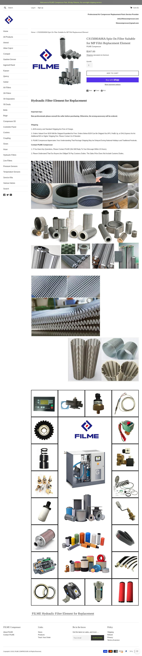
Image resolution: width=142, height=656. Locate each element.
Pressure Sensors (10, 166)
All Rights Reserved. (35, 651)
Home (5, 31)
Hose (5, 149)
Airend (6, 43)
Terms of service (113, 640)
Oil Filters (7, 93)
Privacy (110, 637)
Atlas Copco (8, 48)
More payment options (112, 84)
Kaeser (6, 71)
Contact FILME (8, 635)
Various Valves (9, 183)
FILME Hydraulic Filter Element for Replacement (62, 613)
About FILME (8, 632)
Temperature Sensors (11, 172)
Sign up (40, 8)
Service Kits (8, 177)
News (40, 632)
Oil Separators (9, 99)
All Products (8, 37)
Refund (110, 635)
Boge (5, 116)
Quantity (89, 61)
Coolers (6, 132)
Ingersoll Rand (9, 65)
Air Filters (7, 87)
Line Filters (7, 161)
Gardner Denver (9, 59)
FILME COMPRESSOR (22, 651)
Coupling (7, 138)
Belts (5, 110)
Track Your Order (44, 637)
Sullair (5, 82)
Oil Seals (7, 104)
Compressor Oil (9, 121)
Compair (6, 54)
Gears (5, 144)
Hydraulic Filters (9, 155)
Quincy (6, 76)
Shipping (90, 55)
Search (6, 189)
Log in (33, 8)
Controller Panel (9, 127)
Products (41, 635)
